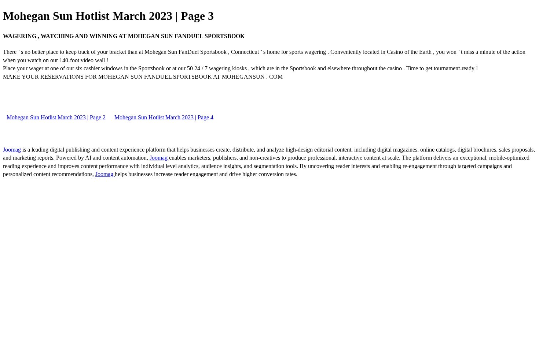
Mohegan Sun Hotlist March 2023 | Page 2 (56, 117)
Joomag (12, 149)
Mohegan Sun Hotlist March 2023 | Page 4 (163, 117)
